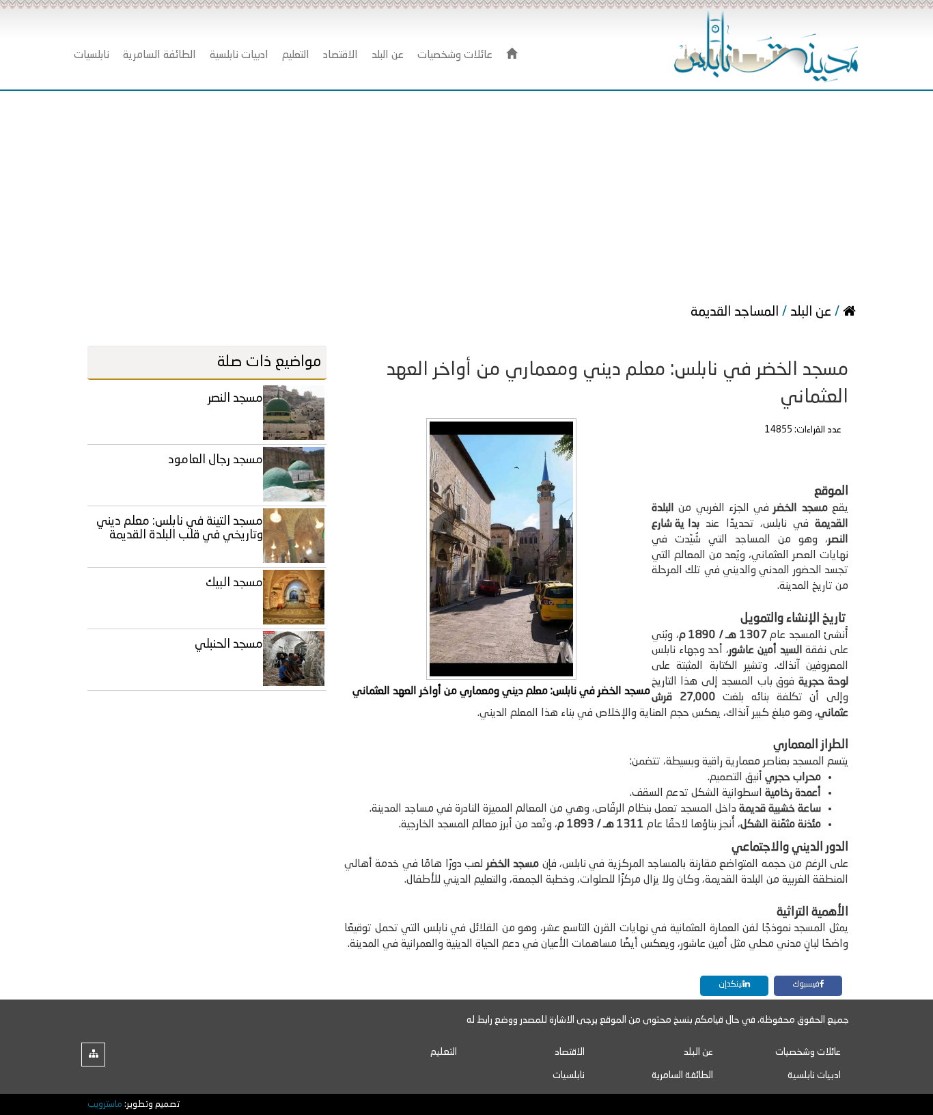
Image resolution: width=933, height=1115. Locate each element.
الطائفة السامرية (682, 1075)
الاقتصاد (570, 1052)
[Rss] (93, 1054)
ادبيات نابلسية (814, 1075)
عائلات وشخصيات (808, 1052)
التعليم (443, 1052)
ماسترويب (104, 1104)
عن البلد (811, 312)
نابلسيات (569, 1075)
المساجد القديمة (736, 312)
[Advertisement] (466, 193)
